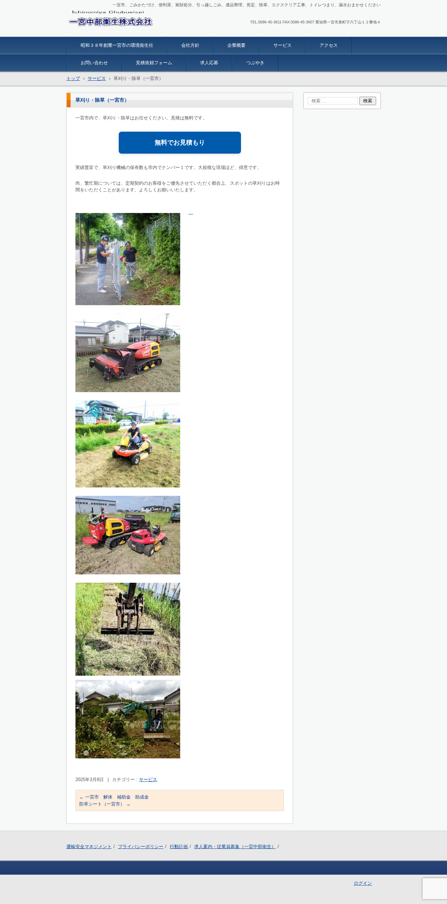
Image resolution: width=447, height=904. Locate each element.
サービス (282, 45)
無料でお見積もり (180, 142)
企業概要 (236, 45)
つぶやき (255, 62)
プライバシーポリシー (140, 846)
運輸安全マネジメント (89, 846)
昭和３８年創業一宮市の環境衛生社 (117, 45)
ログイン (363, 883)
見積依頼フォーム (154, 62)
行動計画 (179, 846)
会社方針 (190, 45)
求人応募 (209, 62)
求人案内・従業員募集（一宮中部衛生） (235, 846)
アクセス (329, 45)
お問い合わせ (94, 62)
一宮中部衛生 (86, 32)
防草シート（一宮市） (105, 804)
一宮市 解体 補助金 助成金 (114, 797)
